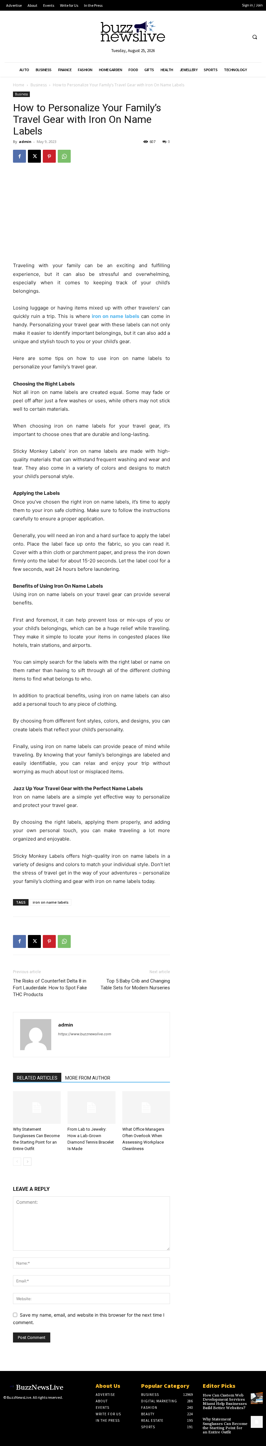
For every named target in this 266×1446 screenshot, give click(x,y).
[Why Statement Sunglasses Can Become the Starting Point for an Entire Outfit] (37, 1107)
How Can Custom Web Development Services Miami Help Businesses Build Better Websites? (225, 1402)
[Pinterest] (49, 156)
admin (25, 141)
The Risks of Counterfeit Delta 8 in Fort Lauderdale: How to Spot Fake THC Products (50, 987)
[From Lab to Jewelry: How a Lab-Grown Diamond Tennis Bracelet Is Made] (91, 1107)
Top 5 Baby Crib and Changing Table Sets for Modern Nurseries (135, 984)
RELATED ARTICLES (37, 1078)
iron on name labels (50, 902)
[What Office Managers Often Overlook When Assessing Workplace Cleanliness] (146, 1107)
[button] (255, 37)
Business (38, 85)
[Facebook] (19, 156)
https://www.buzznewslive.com (84, 1034)
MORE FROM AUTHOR (87, 1078)
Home (18, 85)
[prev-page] (17, 1162)
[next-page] (27, 1162)
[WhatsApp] (64, 156)
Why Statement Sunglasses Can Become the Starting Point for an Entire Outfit (225, 1426)
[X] (34, 156)
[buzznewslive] (133, 32)
